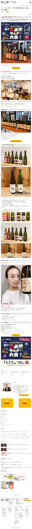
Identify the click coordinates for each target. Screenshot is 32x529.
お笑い (24, 431)
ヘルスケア (19, 436)
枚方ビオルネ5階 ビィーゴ (7, 327)
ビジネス (8, 436)
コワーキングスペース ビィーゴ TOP (6, 5)
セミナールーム (17, 514)
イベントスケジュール (18, 431)
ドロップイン (10, 507)
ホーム (2, 506)
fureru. (8, 431)
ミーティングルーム (17, 511)
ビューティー (13, 436)
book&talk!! (3, 431)
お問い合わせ (27, 512)
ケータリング (16, 519)
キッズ (28, 431)
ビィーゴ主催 (4, 377)
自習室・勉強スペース (5, 513)
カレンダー (4, 417)
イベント (13, 5)
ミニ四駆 (27, 436)
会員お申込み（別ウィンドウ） (22, 516)
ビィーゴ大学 (5, 420)
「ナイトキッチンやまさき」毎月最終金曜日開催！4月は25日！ (15, 372)
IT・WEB (11, 431)
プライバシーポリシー (28, 514)
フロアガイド (27, 506)
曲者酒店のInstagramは (16, 141)
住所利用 (21, 506)
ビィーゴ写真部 (16, 434)
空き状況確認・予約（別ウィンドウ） (17, 523)
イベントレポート (23, 511)
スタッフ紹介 (4, 516)
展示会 (4, 423)
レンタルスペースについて (17, 508)
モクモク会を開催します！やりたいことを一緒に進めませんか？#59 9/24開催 (17, 444)
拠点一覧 (27, 509)
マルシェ (23, 436)
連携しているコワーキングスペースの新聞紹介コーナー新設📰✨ (11, 464)
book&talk (4, 413)
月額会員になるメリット (5, 515)
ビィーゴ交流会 (10, 377)
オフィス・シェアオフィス (11, 511)
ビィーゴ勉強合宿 (23, 434)
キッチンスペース (17, 516)
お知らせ (21, 512)
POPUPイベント (5, 414)
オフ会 (7, 11)
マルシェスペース (17, 518)
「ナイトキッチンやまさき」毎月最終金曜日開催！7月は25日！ (25, 372)
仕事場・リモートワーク (5, 511)
